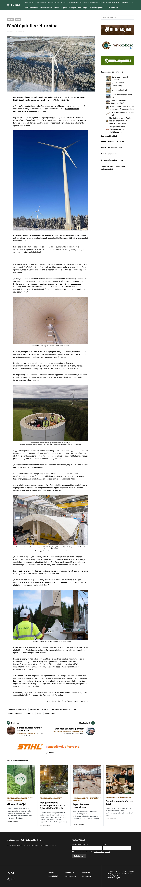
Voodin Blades (50, 713)
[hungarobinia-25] (117, 60)
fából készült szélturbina (17, 709)
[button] (8, 5)
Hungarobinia (70, 876)
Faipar (18, 19)
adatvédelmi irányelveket (102, 852)
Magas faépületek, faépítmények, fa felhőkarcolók (117, 129)
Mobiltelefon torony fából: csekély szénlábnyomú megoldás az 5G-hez (120, 121)
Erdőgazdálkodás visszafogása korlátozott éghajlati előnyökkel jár (52, 805)
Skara (39, 713)
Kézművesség (94, 798)
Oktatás (23, 733)
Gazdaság (59, 797)
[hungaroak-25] (117, 30)
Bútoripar (76, 797)
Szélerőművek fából (120, 90)
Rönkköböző (53, 876)
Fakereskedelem (27, 797)
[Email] (13, 879)
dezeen (76, 701)
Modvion (84, 701)
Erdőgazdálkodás (59, 731)
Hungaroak (86, 876)
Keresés (132, 17)
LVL (75, 709)
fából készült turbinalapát (39, 709)
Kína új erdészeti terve (109, 154)
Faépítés (10, 19)
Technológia (31, 733)
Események (68, 731)
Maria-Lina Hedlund (15, 713)
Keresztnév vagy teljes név (80, 844)
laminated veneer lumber (61, 709)
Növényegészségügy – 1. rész (112, 160)
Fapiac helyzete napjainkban (111, 147)
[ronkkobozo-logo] (117, 45)
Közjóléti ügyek (12, 800)
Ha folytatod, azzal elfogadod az (91, 852)
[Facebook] (8, 879)
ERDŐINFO (86, 872)
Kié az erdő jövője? (16, 804)
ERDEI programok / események (112, 141)
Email (104, 844)
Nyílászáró (76, 800)
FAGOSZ (51, 872)
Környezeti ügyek (77, 731)
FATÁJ (15, 5)
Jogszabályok (11, 798)
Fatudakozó (69, 872)
